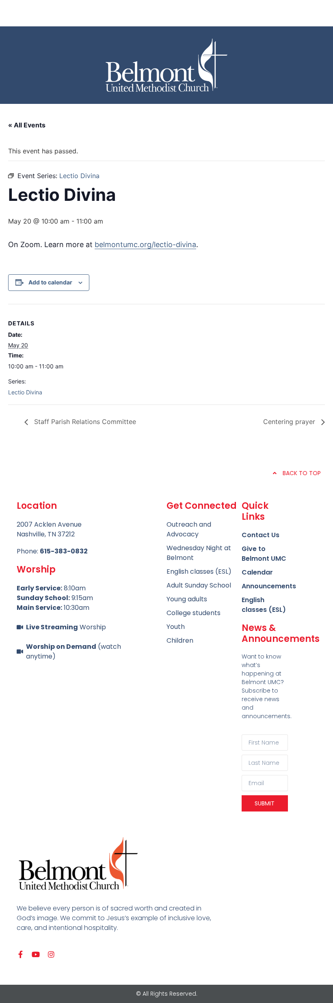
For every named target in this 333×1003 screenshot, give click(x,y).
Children (179, 640)
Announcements (265, 586)
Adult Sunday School (198, 585)
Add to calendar (50, 282)
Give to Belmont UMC (264, 553)
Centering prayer (290, 422)
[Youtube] (35, 954)
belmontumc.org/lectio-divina (145, 244)
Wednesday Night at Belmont (198, 552)
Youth (175, 626)
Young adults (186, 599)
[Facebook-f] (20, 954)
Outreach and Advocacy (188, 529)
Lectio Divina (25, 392)
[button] (166, 13)
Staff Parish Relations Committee (84, 422)
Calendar (257, 572)
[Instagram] (51, 954)
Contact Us (260, 535)
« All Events (26, 125)
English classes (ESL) (264, 604)
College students (193, 613)
